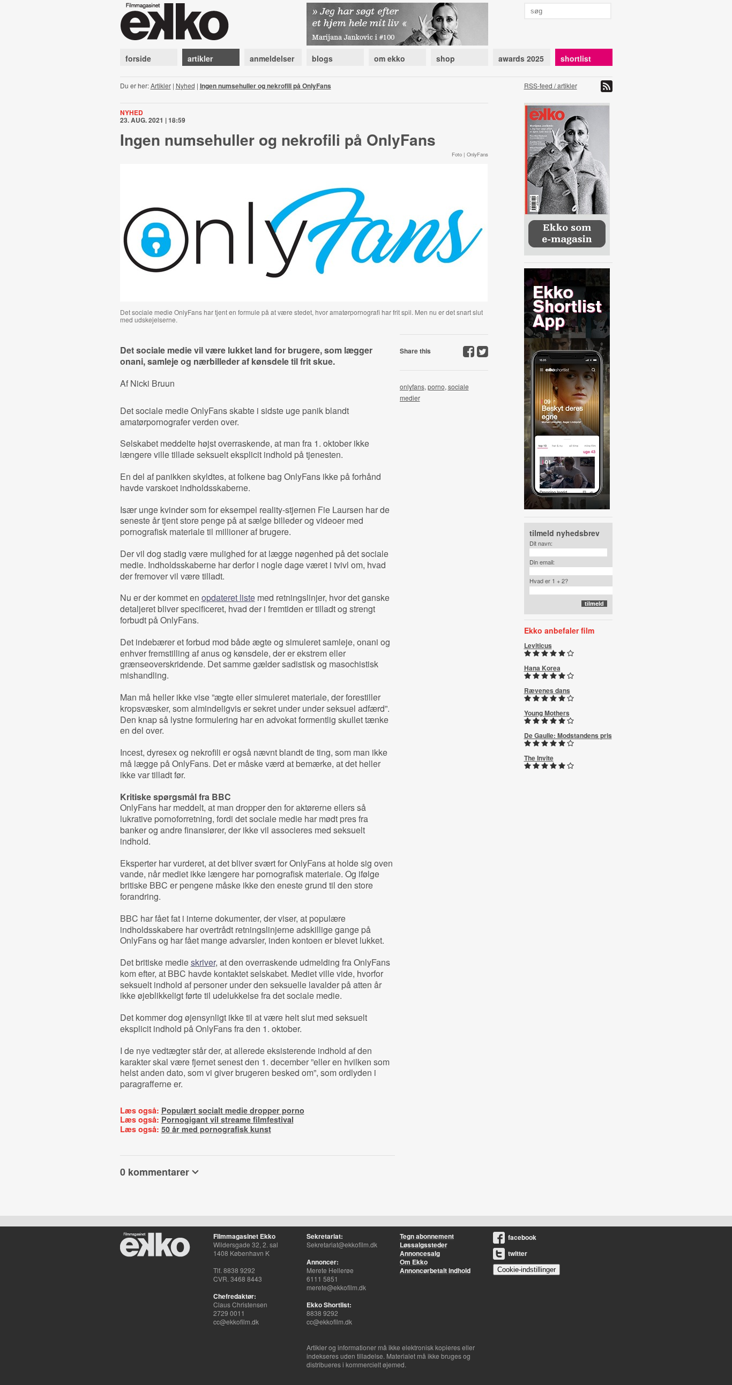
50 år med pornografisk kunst (216, 1129)
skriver (203, 962)
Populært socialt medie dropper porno (232, 1110)
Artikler (161, 85)
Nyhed (185, 85)
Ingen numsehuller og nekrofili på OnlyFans (265, 86)
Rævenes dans (547, 690)
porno (436, 386)
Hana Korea (542, 668)
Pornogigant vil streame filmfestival (227, 1119)
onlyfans (412, 386)
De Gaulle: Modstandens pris (568, 735)
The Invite (539, 758)
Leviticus (538, 645)
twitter (517, 1253)
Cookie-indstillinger (526, 1270)
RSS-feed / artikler (550, 85)
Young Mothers (547, 713)
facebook (522, 1237)
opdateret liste (228, 597)
